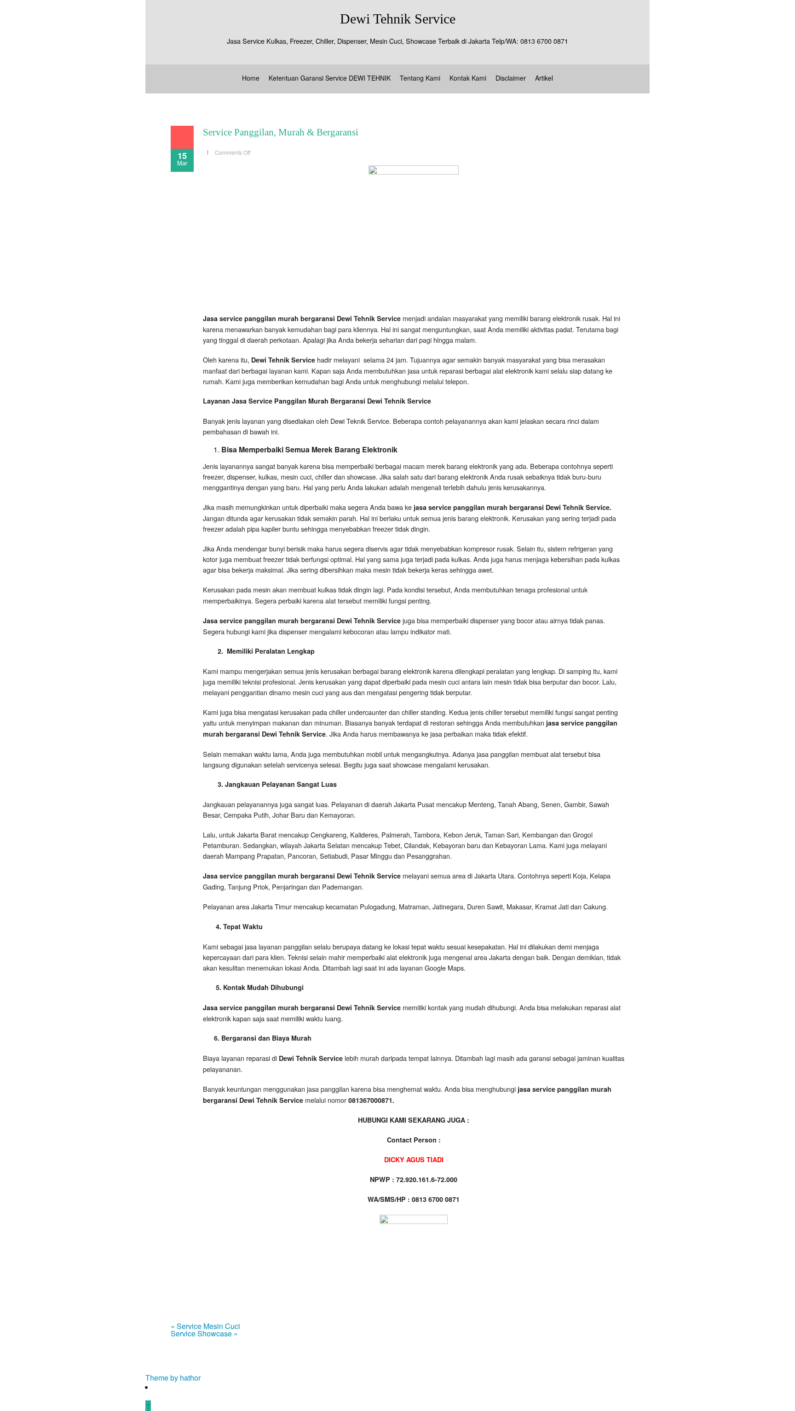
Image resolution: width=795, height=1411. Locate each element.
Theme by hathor (173, 1377)
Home (250, 77)
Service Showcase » (204, 1333)
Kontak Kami (467, 77)
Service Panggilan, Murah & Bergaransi (280, 132)
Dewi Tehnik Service (397, 18)
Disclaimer (510, 77)
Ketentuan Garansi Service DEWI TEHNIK (330, 77)
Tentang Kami (420, 77)
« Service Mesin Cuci (205, 1326)
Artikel (544, 77)
